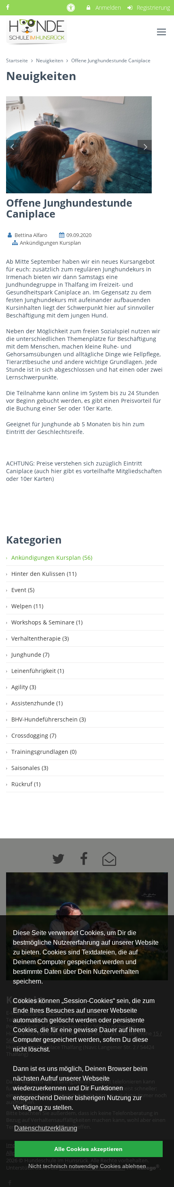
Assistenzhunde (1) (37, 703)
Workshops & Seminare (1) (47, 622)
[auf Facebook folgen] (8, 7)
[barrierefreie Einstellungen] (71, 7)
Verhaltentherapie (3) (40, 638)
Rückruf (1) (25, 784)
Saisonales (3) (29, 768)
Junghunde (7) (30, 654)
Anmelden (107, 7)
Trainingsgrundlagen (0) (43, 751)
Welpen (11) (27, 606)
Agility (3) (23, 687)
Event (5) (22, 590)
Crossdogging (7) (33, 735)
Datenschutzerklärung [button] (45, 1128)
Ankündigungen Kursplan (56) (51, 557)
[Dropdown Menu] (161, 31)
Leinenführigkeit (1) (37, 671)
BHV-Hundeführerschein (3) (48, 719)
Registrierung (152, 7)
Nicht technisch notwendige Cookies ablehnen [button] (87, 1166)
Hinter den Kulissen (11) (43, 574)
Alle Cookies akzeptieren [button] (88, 1149)
